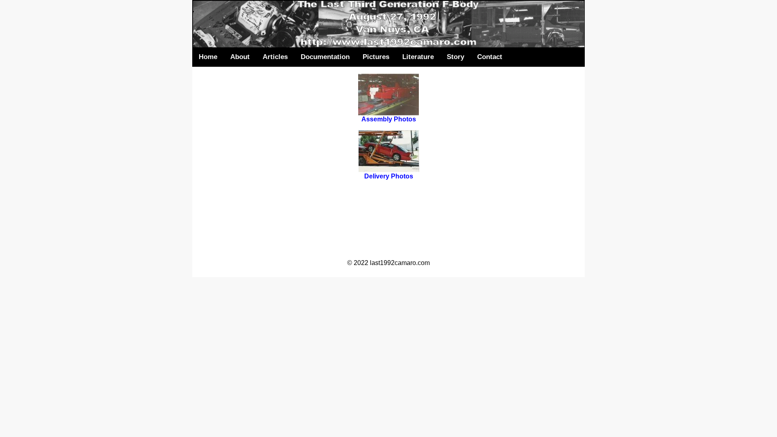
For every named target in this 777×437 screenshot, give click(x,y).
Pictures (376, 57)
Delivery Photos (388, 176)
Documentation (325, 57)
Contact (489, 57)
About (240, 57)
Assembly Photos (388, 119)
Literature (418, 57)
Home (208, 57)
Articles (275, 57)
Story (455, 57)
